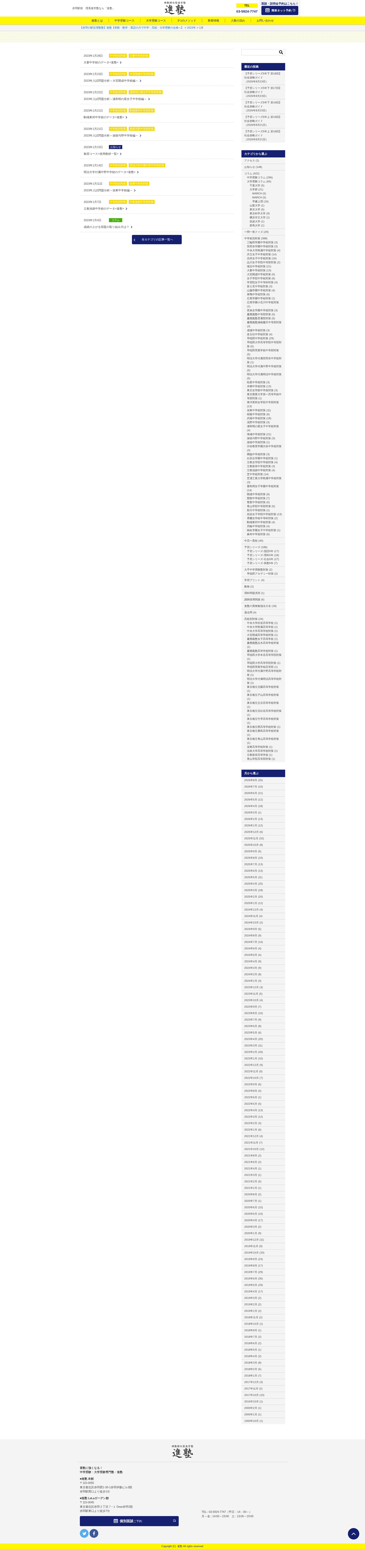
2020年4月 (250, 1220)
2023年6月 (250, 1026)
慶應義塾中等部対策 (259, 314)
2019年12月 (251, 1239)
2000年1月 (250, 1414)
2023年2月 (250, 1051)
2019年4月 (250, 1291)
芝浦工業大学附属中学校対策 (264, 478)
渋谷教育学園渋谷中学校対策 (264, 446)
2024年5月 (250, 954)
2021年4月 (250, 1168)
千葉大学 (255, 185)
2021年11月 (251, 1142)
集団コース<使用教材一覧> (101, 153)
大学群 (254, 189)
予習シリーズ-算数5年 (260, 563)
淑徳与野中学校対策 (142, 128)
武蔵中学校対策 (256, 418)
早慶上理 (257, 201)
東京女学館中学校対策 (260, 390)
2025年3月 (250, 890)
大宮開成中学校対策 (142, 73)
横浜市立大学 (258, 217)
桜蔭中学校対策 (256, 414)
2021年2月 (250, 1181)
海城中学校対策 (256, 434)
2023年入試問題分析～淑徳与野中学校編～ (111, 135)
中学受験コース (124, 20)
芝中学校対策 (255, 474)
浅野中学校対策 (256, 422)
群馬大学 (255, 225)
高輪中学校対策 (256, 526)
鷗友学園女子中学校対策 (261, 530)
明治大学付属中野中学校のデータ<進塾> (110, 172)
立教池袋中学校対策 (142, 201)
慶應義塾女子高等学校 (260, 638)
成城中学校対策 (256, 330)
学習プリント (252, 580)
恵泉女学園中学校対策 (260, 310)
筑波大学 (255, 221)
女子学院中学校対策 (259, 278)
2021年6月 (250, 1162)
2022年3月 (250, 1116)
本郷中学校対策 (256, 386)
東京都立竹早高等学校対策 (263, 718)
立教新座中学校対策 (259, 466)
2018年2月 (250, 1369)
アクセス (249, 160)
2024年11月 (251, 916)
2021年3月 (250, 1174)
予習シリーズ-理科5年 (260, 555)
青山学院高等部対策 (259, 758)
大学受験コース (156, 20)
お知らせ (115, 146)
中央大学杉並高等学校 (260, 622)
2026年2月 (250, 818)
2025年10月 (251, 844)
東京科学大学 (258, 213)
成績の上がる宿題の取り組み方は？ (106, 226)
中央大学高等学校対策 (260, 630)
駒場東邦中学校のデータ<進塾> (104, 117)
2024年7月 (250, 941)
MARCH (257, 193)
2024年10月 (251, 922)
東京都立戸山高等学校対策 (263, 694)
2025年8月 (250, 857)
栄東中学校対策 (139, 183)
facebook (94, 1533)
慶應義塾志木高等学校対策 (263, 642)
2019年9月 (250, 1259)
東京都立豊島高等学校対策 (263, 730)
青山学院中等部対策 (259, 506)
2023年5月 (250, 1032)
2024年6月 (250, 948)
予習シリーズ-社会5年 (260, 559)
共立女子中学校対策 (259, 254)
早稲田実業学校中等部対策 (263, 350)
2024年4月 (250, 961)
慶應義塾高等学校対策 (260, 650)
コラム (116, 220)
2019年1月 (250, 1310)
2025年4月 (250, 883)
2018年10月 (251, 1323)
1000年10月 (251, 1420)
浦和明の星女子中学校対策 (146, 92)
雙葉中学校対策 (256, 502)
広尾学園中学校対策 (259, 298)
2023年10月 (251, 1000)
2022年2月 (250, 1123)
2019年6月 (250, 1278)
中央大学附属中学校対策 (261, 250)
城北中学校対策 (256, 266)
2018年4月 (250, 1356)
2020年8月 (250, 1194)
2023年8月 (250, 1013)
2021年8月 (250, 1155)
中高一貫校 (251, 540)
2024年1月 (250, 980)
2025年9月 (250, 851)
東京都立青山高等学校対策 (263, 738)
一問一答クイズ (253, 231)
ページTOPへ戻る (353, 1533)
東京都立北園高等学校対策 (263, 686)
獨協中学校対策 (256, 454)
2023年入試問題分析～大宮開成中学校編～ (111, 80)
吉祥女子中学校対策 (259, 258)
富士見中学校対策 (257, 286)
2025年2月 (250, 896)
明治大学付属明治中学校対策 (264, 374)
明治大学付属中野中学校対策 (147, 165)
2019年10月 (251, 1252)
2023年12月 (251, 987)
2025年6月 (250, 870)
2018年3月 (250, 1362)
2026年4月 (250, 806)
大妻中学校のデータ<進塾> (101, 62)
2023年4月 (250, 1039)
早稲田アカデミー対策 (260, 573)
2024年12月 (251, 909)
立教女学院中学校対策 (260, 462)
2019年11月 (251, 1246)
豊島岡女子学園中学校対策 (263, 486)
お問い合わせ (265, 20)
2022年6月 (250, 1097)
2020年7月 (250, 1200)
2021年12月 (251, 1136)
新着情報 (213, 20)
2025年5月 (250, 877)
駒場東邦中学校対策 (142, 110)
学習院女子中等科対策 (260, 282)
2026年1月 (250, 825)
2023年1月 (250, 1058)
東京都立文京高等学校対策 (263, 702)
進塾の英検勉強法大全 (257, 605)
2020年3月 (250, 1226)
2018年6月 (250, 1343)
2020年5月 (250, 1213)
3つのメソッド (187, 20)
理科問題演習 (252, 593)
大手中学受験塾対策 (256, 569)
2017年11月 (251, 1388)
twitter (84, 1533)
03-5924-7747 (217, 1511)
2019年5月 (250, 1284)
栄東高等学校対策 (257, 746)
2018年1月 (250, 1375)
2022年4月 (250, 1110)
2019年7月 (250, 1272)
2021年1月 (250, 1187)
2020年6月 (250, 1207)
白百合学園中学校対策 (260, 458)
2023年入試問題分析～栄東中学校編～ (108, 190)
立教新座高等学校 (257, 754)
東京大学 (255, 209)
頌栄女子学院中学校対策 (261, 514)
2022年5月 (250, 1103)
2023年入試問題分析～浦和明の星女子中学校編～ (115, 99)
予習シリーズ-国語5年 (260, 551)
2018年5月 (250, 1349)
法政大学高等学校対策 (260, 750)
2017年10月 (251, 1395)
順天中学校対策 (256, 510)
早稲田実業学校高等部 (260, 666)
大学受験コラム (256, 181)
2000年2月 (250, 1407)
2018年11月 (251, 1317)
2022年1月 (250, 1129)
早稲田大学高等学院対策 (261, 662)
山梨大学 (255, 205)
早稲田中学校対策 (257, 338)
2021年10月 (251, 1149)
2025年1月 (250, 903)
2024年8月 (250, 935)
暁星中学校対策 (256, 382)
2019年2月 (250, 1304)
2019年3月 (250, 1297)
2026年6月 (250, 793)
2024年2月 (250, 974)
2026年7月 (250, 786)
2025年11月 (251, 838)
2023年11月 (251, 993)
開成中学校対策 (256, 494)
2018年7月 (250, 1336)
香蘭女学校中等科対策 (260, 518)
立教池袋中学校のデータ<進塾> (104, 208)
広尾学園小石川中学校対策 (263, 302)
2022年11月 (251, 1071)
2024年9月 (250, 929)
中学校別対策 (118, 55)
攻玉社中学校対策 (257, 334)
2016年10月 (251, 1401)
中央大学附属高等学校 (260, 626)
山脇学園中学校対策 (259, 290)
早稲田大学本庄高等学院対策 (264, 654)
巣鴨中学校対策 (256, 294)
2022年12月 (251, 1064)
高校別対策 (251, 618)
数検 (247, 586)
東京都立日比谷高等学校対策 (264, 710)
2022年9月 (250, 1084)
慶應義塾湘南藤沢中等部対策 (264, 322)
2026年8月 (250, 780)
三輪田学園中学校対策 (260, 242)
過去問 (248, 612)
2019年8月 (250, 1265)
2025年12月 (251, 831)
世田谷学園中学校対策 (260, 246)
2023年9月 (250, 1006)
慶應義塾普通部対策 (259, 318)
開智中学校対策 (256, 498)
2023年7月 (250, 1019)
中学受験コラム (256, 177)
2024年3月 (250, 967)
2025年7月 (250, 864)
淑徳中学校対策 (256, 442)
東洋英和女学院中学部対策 (263, 402)
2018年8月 (250, 1330)
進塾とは (97, 20)
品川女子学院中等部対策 (261, 262)
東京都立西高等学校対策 (261, 726)
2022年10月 (251, 1077)
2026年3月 (250, 812)
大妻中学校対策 (139, 55)
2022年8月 (250, 1090)
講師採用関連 (252, 599)
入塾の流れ (238, 20)
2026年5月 (250, 799)
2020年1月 (250, 1233)
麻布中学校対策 (256, 534)
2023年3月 (250, 1045)
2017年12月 (251, 1382)
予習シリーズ (252, 547)
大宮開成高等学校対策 (260, 634)
